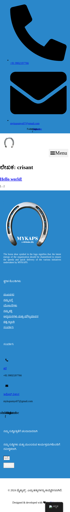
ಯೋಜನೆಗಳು (10, 305)
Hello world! (11, 179)
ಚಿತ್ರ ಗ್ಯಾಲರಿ (9, 321)
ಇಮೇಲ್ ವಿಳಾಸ (11, 394)
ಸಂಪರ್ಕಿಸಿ (8, 327)
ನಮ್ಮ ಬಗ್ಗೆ (8, 300)
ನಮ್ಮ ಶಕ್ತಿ (7, 310)
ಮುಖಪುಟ (8, 294)
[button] (58, 153)
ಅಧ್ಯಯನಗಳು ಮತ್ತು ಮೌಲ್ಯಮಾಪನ (20, 316)
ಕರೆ (5, 368)
